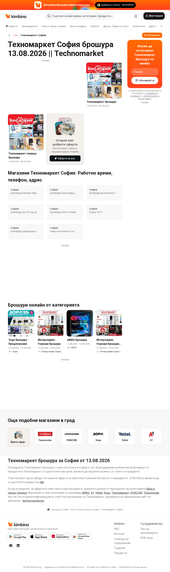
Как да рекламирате (149, 531)
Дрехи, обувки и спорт (116, 26)
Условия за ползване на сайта (101, 567)
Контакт (119, 534)
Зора (107, 493)
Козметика (139, 26)
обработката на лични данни (148, 97)
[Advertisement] (45, 85)
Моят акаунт (155, 15)
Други (152, 26)
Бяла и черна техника (54, 26)
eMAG (85, 493)
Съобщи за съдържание (122, 541)
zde (42, 482)
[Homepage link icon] (48, 509)
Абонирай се (153, 35)
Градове (119, 548)
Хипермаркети (30, 26)
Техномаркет (120, 493)
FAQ (116, 529)
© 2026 (32, 567)
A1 (92, 493)
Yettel (98, 493)
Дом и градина (78, 26)
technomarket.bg (33, 501)
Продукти (120, 553)
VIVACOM (136, 493)
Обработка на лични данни (133, 567)
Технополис (151, 493)
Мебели (94, 26)
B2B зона (147, 538)
